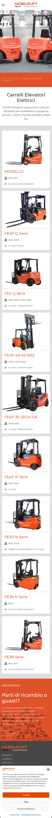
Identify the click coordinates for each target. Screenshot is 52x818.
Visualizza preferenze (26, 809)
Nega (26, 802)
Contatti (7, 763)
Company (7, 759)
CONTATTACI (10, 733)
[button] (48, 769)
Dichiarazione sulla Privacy (31, 814)
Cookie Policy (15, 814)
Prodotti (7, 755)
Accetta (26, 795)
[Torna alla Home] (26, 5)
